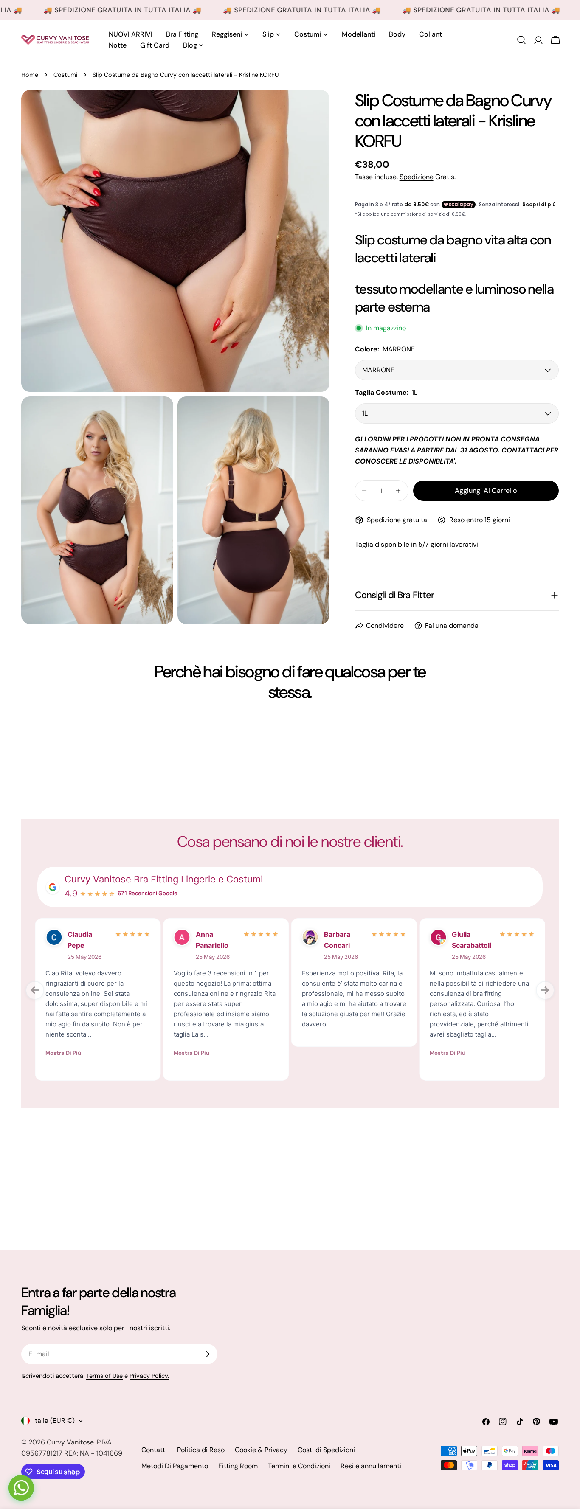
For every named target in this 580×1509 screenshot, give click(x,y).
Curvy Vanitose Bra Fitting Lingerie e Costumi (164, 879)
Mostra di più (62, 1031)
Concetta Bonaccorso (214, 940)
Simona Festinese (466, 940)
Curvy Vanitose (70, 1442)
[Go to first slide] (545, 990)
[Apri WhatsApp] (21, 1488)
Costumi (65, 75)
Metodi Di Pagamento (174, 1465)
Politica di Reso (201, 1449)
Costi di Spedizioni (326, 1449)
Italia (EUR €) (54, 1420)
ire (70, 934)
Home (29, 75)
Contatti (154, 1449)
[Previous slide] (34, 990)
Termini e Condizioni (299, 1465)
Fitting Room (238, 1465)
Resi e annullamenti (371, 1465)
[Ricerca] (521, 39)
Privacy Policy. (149, 1376)
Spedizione (417, 176)
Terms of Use (104, 1376)
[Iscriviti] (208, 1354)
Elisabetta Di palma (343, 940)
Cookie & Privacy (261, 1449)
